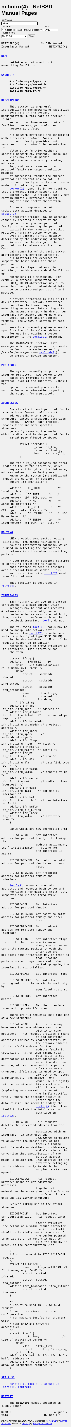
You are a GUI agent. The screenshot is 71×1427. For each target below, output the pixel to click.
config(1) (40, 336)
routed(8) (25, 1387)
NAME (4, 56)
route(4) (8, 585)
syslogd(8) (47, 352)
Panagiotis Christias (42, 1423)
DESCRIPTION (10, 100)
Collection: (8, 33)
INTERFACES (9, 595)
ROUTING (7, 532)
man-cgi (26, 1423)
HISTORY (7, 1396)
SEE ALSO (8, 1377)
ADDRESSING (9, 402)
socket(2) (17, 188)
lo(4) (47, 620)
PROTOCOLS (8, 365)
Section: (7, 26)
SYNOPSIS (8, 75)
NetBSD (53, 1421)
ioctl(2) (50, 573)
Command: (8, 20)
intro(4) (8, 1387)
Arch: (48, 26)
